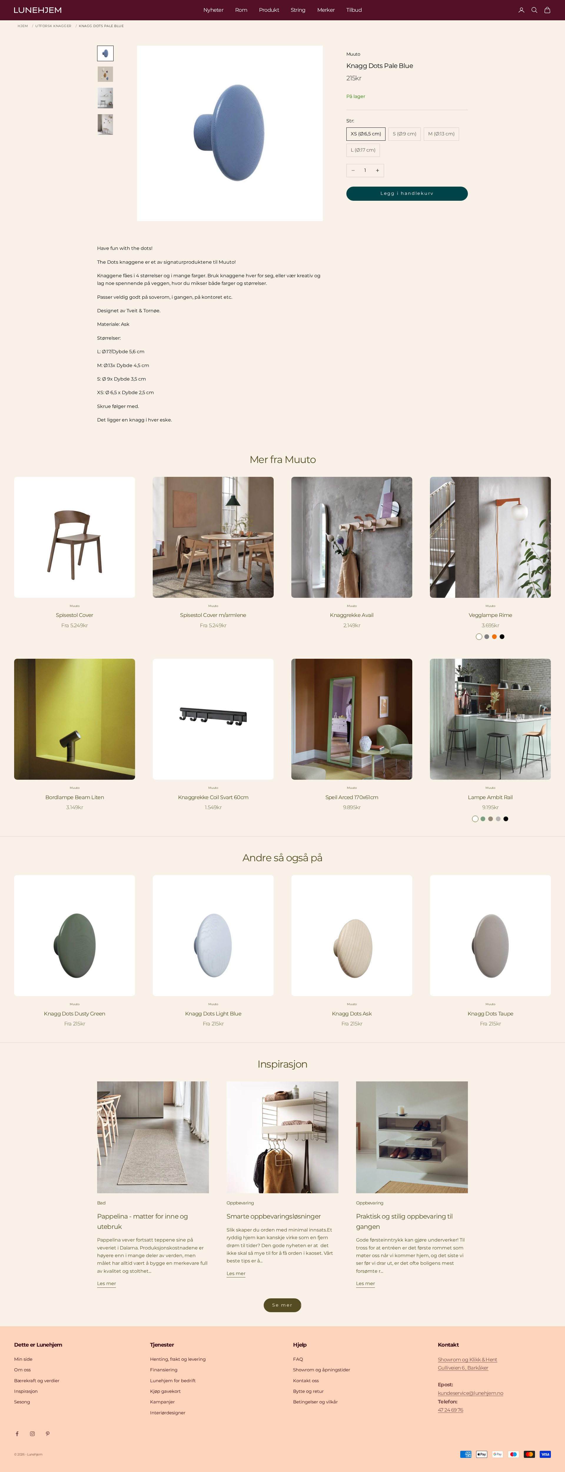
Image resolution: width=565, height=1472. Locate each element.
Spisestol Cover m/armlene (213, 615)
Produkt (269, 10)
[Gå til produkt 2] (105, 74)
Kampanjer (162, 1402)
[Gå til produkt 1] (105, 53)
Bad (101, 1203)
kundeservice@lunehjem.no (470, 1393)
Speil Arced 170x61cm (351, 797)
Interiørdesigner (167, 1412)
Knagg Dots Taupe (490, 1013)
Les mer (106, 1283)
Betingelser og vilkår (315, 1402)
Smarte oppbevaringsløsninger (274, 1216)
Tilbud (354, 10)
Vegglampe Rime (490, 615)
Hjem (23, 26)
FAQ (298, 1359)
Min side (23, 1359)
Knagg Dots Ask (352, 1013)
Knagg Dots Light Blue (213, 1013)
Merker (326, 10)
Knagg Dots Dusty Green (74, 1013)
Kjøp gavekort (165, 1391)
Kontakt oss (306, 1380)
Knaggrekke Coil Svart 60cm (213, 797)
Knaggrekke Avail (351, 615)
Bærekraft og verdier (36, 1380)
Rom (241, 10)
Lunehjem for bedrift (173, 1380)
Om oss (22, 1370)
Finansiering (163, 1370)
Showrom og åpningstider (321, 1370)
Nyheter (213, 10)
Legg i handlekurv (407, 193)
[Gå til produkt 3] (105, 98)
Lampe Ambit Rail (490, 797)
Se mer (282, 1305)
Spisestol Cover (74, 615)
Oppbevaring (240, 1203)
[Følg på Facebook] (17, 1434)
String (298, 10)
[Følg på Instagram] (32, 1434)
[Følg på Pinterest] (48, 1434)
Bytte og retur (308, 1391)
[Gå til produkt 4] (105, 124)
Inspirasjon (26, 1391)
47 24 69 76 (450, 1410)
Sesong (22, 1402)
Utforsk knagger (53, 26)
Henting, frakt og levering (178, 1359)
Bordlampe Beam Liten (74, 797)
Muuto (353, 54)
